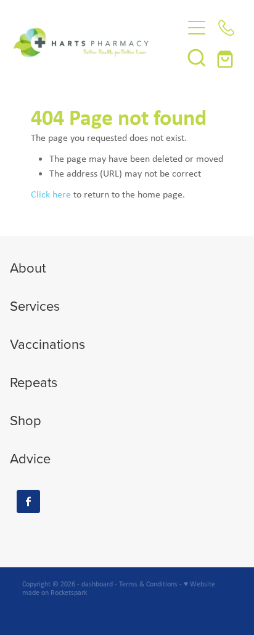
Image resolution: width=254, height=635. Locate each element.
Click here (51, 194)
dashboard (97, 584)
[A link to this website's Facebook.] (28, 501)
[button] (196, 57)
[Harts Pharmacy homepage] (97, 42)
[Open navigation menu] (196, 27)
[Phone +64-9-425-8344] (226, 27)
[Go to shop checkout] (226, 57)
